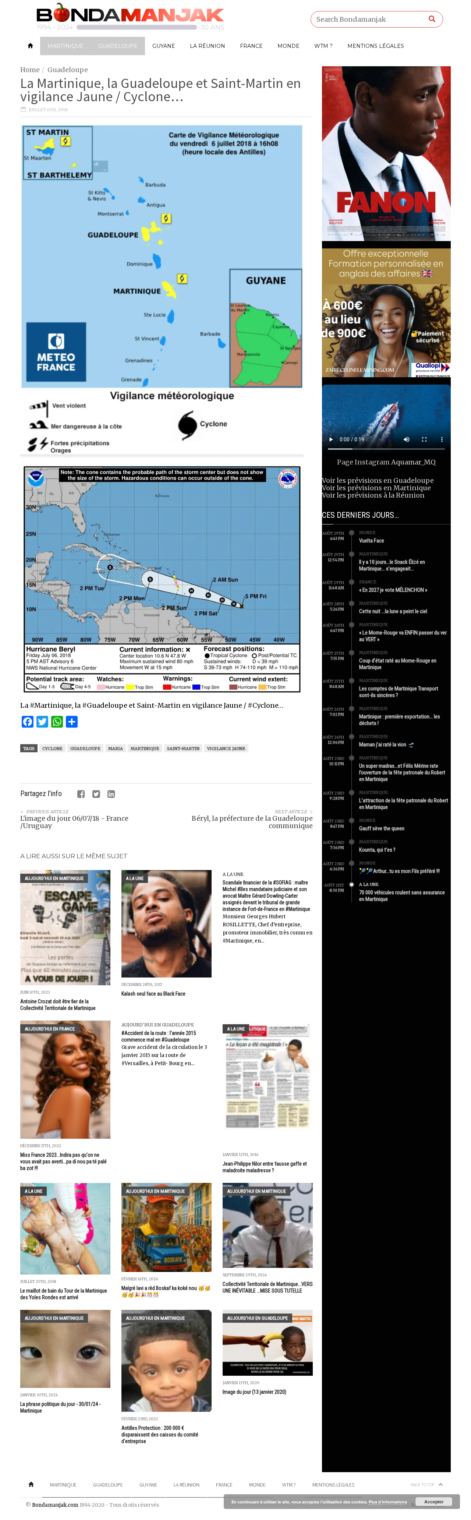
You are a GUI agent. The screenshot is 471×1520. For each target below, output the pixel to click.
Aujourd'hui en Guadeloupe (157, 1025)
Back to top (423, 1484)
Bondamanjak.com (55, 1505)
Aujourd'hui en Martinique (54, 878)
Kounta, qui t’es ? (377, 849)
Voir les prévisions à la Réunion (373, 495)
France (251, 46)
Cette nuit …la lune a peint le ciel (393, 611)
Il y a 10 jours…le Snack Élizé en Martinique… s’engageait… (392, 565)
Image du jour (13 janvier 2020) (254, 1392)
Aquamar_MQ (413, 462)
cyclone (52, 748)
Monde (288, 46)
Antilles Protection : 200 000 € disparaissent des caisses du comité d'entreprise (159, 1434)
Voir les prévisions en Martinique (376, 488)
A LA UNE (135, 878)
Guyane (163, 46)
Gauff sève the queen (381, 828)
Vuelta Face (371, 540)
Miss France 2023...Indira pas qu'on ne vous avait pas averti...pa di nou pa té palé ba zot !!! (63, 1161)
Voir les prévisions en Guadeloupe (378, 480)
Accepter (434, 1501)
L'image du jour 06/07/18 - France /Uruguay (74, 822)
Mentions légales (375, 46)
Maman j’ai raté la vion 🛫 (386, 744)
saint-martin (183, 748)
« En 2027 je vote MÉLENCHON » (393, 590)
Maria (115, 748)
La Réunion (207, 46)
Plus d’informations (388, 1502)
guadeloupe (85, 748)
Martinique (65, 46)
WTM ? (323, 46)
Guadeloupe (118, 46)
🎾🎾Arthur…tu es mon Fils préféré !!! (399, 871)
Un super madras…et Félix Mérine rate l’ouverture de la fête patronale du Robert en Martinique (402, 772)
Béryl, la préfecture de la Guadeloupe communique (252, 822)
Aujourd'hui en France (50, 1029)
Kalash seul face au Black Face (153, 994)
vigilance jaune (226, 748)
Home (30, 70)
